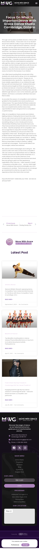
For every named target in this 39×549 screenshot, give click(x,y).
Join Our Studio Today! (24, 243)
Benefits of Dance (11, 334)
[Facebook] (14, 447)
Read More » (9, 299)
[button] (36, 3)
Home (16, 12)
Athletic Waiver (10, 285)
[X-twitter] (19, 447)
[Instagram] (25, 447)
